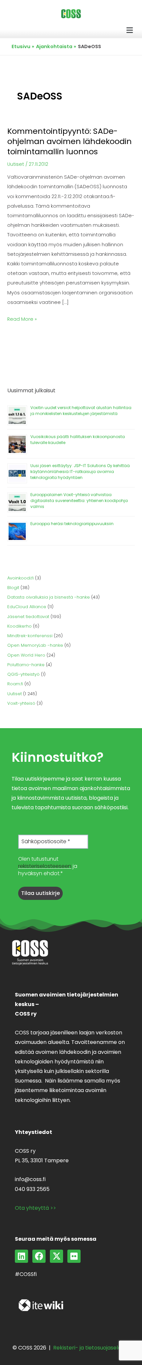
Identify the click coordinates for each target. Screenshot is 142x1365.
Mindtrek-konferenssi (30, 636)
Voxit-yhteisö (21, 703)
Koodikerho (19, 626)
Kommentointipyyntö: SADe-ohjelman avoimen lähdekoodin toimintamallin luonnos (69, 141)
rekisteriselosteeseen (44, 866)
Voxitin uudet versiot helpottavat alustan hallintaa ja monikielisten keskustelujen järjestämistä (80, 410)
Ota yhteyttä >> (35, 1208)
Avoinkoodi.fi (20, 578)
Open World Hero (26, 655)
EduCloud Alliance (26, 607)
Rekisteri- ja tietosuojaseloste (91, 1347)
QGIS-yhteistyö (23, 674)
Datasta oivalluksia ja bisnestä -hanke (48, 597)
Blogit (13, 587)
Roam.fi (15, 684)
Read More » (22, 318)
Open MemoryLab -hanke (35, 645)
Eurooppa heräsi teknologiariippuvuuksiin (72, 523)
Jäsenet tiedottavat (28, 616)
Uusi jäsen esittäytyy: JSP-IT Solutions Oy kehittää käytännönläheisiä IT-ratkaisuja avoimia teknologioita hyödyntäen (80, 471)
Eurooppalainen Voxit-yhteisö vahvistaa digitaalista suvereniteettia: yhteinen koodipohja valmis (79, 500)
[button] (129, 30)
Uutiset (15, 164)
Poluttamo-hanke (26, 665)
